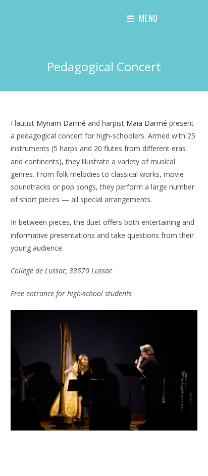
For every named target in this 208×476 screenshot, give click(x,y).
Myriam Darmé (61, 123)
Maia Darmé (146, 123)
